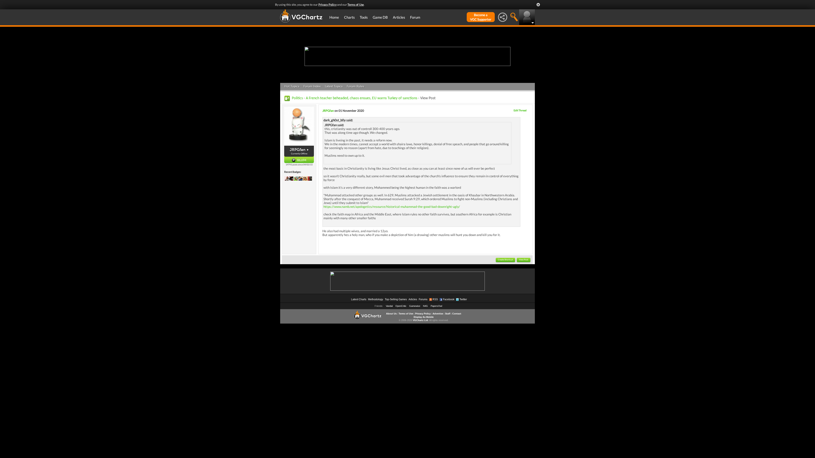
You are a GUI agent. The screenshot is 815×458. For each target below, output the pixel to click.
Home (334, 17)
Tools (364, 17)
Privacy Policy (327, 4)
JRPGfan (297, 150)
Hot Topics (291, 86)
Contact (456, 313)
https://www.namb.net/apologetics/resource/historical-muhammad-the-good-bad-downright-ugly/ (391, 206)
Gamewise (414, 306)
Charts (349, 17)
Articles (399, 17)
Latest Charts (358, 299)
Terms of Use (355, 4)
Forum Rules (355, 86)
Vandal (389, 306)
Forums (423, 299)
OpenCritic (400, 306)
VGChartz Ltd (420, 320)
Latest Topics (334, 86)
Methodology (375, 299)
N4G (425, 306)
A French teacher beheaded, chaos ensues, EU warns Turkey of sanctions (362, 98)
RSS (435, 299)
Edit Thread (520, 110)
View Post (523, 260)
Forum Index (312, 86)
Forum (415, 17)
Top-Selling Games (396, 299)
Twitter (463, 299)
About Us (391, 313)
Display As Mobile (424, 317)
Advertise (438, 313)
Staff (447, 313)
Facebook (448, 299)
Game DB (380, 17)
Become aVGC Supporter (480, 17)
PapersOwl (436, 306)
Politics (297, 98)
